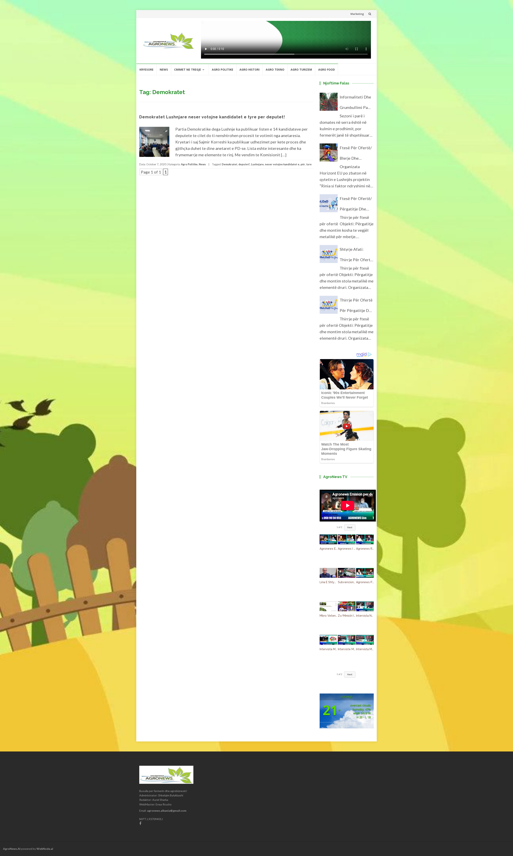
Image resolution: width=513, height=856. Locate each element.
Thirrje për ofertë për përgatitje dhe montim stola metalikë (356, 307)
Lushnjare (257, 164)
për (303, 164)
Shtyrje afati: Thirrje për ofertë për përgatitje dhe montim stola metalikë (356, 256)
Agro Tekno (275, 69)
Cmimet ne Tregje (187, 69)
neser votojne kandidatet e (282, 164)
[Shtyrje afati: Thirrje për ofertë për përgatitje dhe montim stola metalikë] (329, 256)
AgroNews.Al (11, 848)
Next (349, 527)
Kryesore (146, 69)
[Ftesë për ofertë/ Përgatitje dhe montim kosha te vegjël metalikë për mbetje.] (329, 205)
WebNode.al (44, 848)
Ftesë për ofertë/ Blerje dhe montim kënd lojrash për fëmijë (356, 154)
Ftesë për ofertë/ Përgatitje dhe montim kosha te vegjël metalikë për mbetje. (356, 205)
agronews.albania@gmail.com (166, 810)
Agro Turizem (301, 69)
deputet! (244, 164)
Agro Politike (222, 69)
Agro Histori (249, 69)
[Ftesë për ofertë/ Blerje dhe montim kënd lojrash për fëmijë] (329, 154)
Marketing (357, 14)
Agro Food (326, 69)
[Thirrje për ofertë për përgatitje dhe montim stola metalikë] (329, 306)
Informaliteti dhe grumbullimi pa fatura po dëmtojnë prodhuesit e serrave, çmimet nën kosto (355, 103)
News (164, 69)
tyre (309, 164)
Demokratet (229, 164)
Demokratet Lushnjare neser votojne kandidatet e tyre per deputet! (212, 117)
